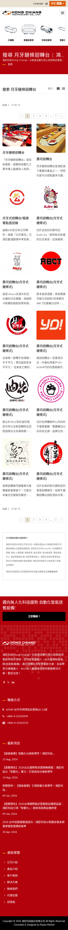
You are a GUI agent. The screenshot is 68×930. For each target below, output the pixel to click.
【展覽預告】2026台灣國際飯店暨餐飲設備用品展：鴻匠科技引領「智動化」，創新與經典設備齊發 (33, 806)
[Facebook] (4, 682)
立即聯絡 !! (34, 616)
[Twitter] (8, 682)
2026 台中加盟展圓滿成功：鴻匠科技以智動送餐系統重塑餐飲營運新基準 (33, 824)
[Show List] (63, 89)
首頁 (10, 64)
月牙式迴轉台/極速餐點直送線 (15, 220)
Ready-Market (47, 925)
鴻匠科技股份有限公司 (33, 921)
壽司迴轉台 (44, 159)
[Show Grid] (58, 89)
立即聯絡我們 (51, 572)
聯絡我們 (12, 889)
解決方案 (12, 882)
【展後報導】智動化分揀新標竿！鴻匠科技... (28, 753)
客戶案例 (12, 875)
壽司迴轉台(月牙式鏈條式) (49, 220)
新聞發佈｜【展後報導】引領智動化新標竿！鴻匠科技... (32, 788)
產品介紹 (12, 869)
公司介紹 (12, 862)
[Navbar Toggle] (62, 13)
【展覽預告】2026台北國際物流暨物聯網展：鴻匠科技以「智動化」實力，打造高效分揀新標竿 (33, 769)
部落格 (11, 902)
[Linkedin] (13, 682)
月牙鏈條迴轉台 (13, 152)
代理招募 (12, 895)
